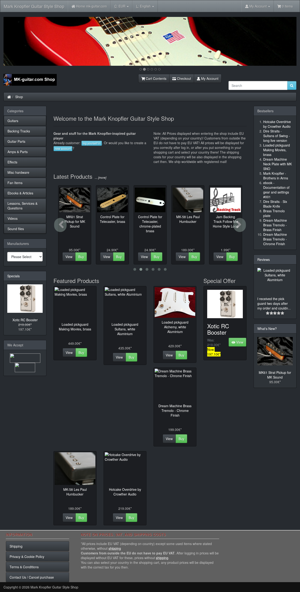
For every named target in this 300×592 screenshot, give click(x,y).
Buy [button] (81, 256)
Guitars (13, 120)
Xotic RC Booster (218, 329)
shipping (115, 548)
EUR (120, 6)
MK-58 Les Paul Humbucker (75, 491)
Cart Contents (155, 78)
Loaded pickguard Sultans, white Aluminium (125, 329)
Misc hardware (18, 172)
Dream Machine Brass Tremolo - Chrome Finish (174, 410)
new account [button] (63, 149)
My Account (209, 78)
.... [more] (100, 177)
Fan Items (15, 182)
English (144, 6)
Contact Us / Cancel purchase (32, 577)
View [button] (68, 256)
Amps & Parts (18, 151)
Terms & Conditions (24, 567)
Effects (12, 162)
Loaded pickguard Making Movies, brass (75, 326)
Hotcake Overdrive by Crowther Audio (125, 491)
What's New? (267, 328)
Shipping (16, 546)
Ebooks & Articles (20, 193)
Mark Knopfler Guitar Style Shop (34, 6)
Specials (13, 276)
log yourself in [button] (92, 143)
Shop (19, 96)
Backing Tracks (19, 131)
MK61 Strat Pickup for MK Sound (275, 374)
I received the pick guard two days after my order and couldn (272, 303)
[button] (26, 41)
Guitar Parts (16, 141)
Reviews (263, 259)
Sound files (16, 228)
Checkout (183, 78)
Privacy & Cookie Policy (27, 556)
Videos (13, 218)
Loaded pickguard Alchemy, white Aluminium (175, 327)
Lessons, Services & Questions (23, 205)
